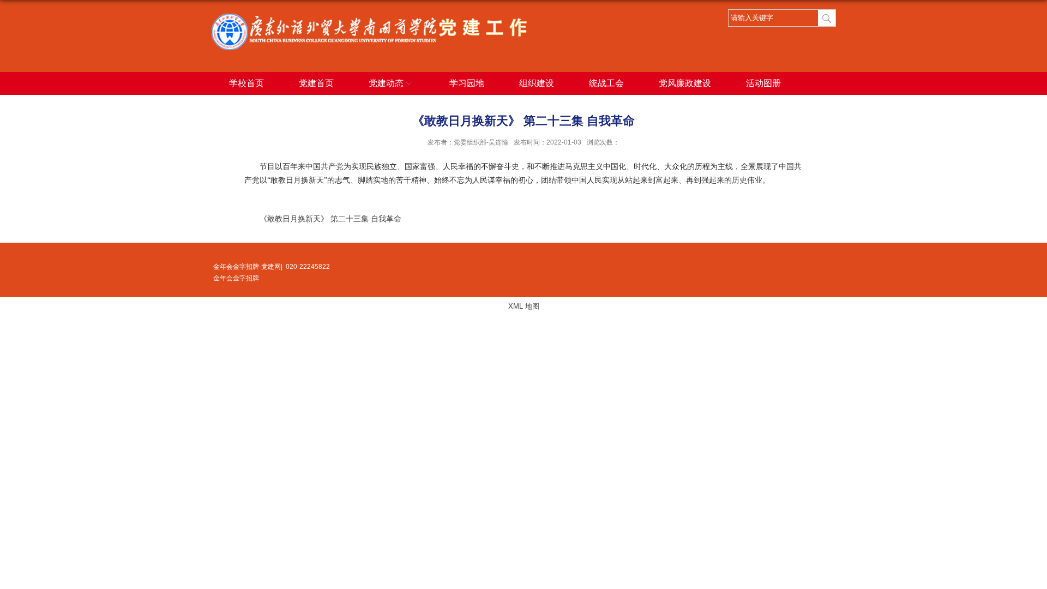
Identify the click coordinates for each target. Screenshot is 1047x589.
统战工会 (606, 83)
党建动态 (386, 83)
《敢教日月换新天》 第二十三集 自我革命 (330, 219)
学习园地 (466, 83)
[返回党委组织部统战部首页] (369, 17)
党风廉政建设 (685, 83)
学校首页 (246, 83)
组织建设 (536, 83)
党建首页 (316, 83)
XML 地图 (523, 306)
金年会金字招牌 (236, 278)
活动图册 (763, 83)
